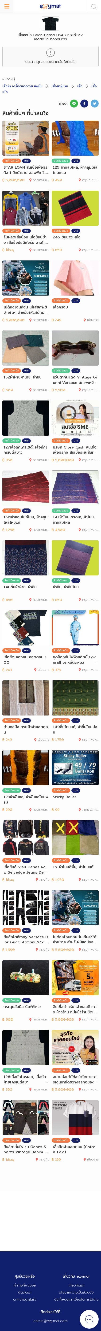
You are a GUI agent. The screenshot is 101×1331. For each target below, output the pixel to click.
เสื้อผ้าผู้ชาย (60, 86)
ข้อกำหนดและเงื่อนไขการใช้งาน (76, 1299)
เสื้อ (79, 86)
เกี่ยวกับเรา (76, 1285)
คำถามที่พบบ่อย (25, 1285)
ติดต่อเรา (24, 1292)
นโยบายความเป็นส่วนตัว (76, 1292)
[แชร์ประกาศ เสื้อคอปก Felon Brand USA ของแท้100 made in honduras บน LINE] (74, 104)
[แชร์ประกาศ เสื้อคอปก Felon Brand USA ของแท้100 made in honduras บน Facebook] (84, 104)
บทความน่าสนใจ (24, 1299)
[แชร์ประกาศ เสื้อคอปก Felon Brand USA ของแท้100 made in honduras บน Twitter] (95, 104)
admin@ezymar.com (50, 1321)
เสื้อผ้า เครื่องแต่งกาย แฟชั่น (22, 86)
